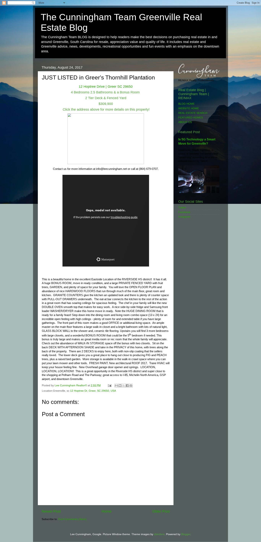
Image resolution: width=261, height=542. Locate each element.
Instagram (184, 216)
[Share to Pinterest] (131, 385)
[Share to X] (124, 385)
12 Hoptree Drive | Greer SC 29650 (106, 86)
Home (107, 511)
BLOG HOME (186, 103)
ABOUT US (185, 122)
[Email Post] (109, 385)
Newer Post (51, 511)
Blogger (185, 534)
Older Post (161, 511)
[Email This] (116, 385)
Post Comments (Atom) (72, 519)
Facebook (184, 212)
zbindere (159, 534)
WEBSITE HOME (188, 108)
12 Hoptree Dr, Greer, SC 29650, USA (93, 390)
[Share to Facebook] (127, 385)
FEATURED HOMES (190, 117)
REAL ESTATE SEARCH (192, 113)
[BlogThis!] (120, 385)
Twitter (182, 207)
